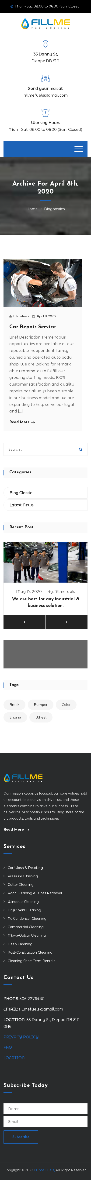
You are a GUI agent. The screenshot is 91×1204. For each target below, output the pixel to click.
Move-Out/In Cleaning (27, 935)
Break (14, 705)
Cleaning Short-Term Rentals (31, 961)
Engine (15, 717)
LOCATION (15, 1058)
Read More (19, 422)
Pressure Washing (23, 876)
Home (32, 209)
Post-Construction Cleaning (30, 952)
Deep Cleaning (20, 944)
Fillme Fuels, (44, 1170)
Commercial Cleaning (26, 927)
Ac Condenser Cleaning (27, 918)
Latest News (22, 505)
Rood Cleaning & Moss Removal (35, 893)
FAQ (8, 1047)
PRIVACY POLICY (21, 1037)
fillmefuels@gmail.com (46, 95)
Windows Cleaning (23, 902)
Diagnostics (54, 209)
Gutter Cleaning (21, 885)
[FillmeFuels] (46, 23)
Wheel (40, 717)
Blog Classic (21, 493)
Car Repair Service (32, 327)
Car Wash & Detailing (25, 868)
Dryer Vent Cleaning (24, 910)
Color (66, 705)
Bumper (40, 705)
